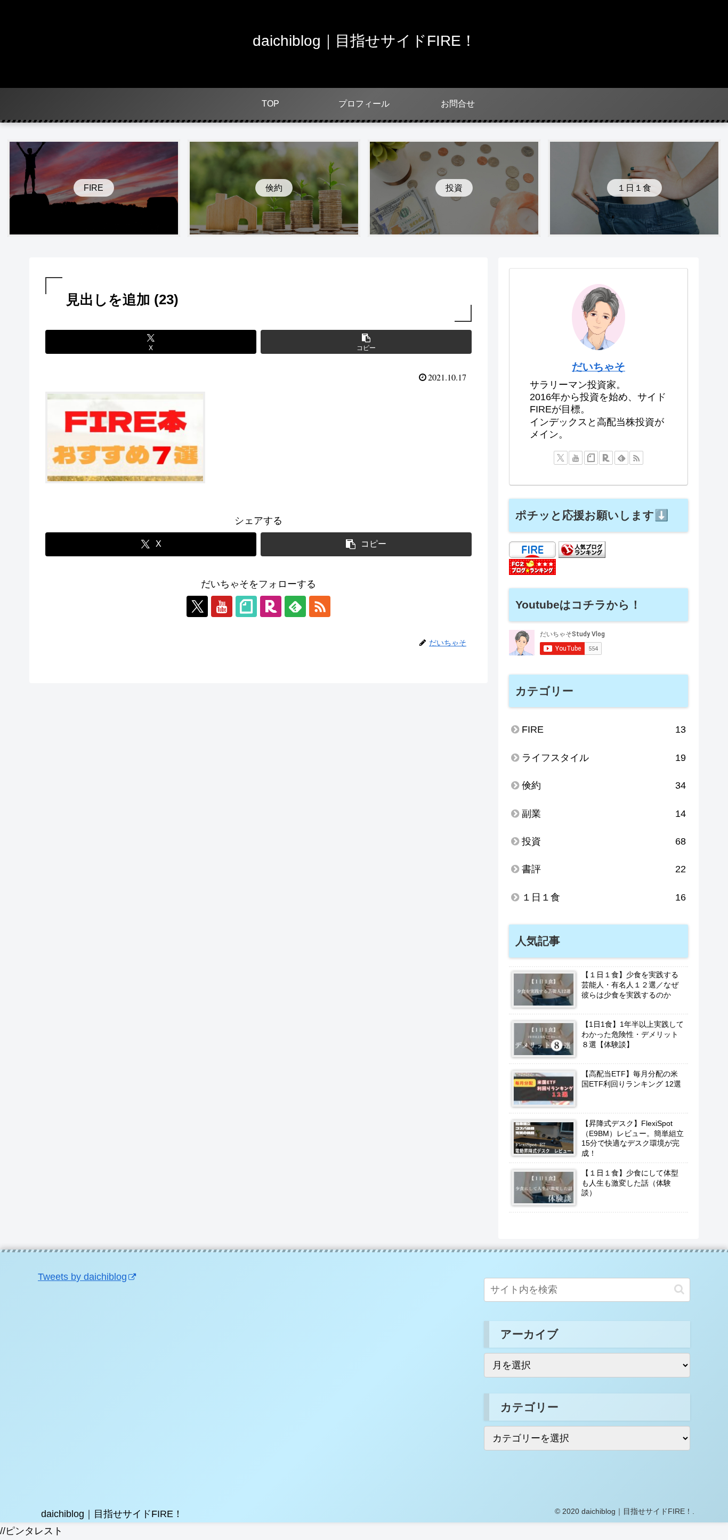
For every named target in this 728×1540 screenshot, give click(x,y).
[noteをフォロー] (246, 606)
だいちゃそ (598, 366)
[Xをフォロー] (197, 606)
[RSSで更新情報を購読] (319, 606)
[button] (366, 342)
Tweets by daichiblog (82, 1276)
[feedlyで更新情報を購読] (295, 606)
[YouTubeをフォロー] (221, 606)
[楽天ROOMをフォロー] (270, 606)
